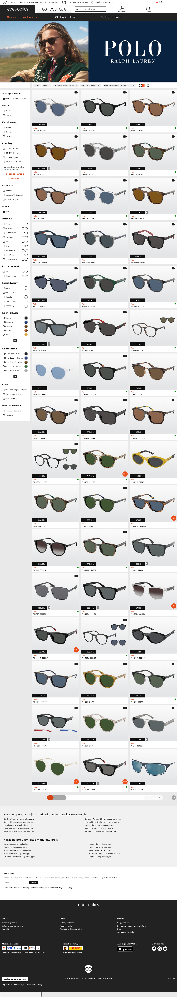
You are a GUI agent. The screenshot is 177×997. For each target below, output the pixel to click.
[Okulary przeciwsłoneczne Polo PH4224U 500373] (153, 414)
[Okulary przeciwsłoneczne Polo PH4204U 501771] (55, 502)
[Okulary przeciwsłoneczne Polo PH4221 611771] (104, 722)
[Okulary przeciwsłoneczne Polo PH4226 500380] (55, 678)
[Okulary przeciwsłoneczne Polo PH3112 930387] (55, 282)
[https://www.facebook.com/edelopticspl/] (154, 949)
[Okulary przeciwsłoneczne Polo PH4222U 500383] (153, 194)
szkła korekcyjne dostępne (16, 390)
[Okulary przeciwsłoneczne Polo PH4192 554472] (55, 370)
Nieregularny (10, 250)
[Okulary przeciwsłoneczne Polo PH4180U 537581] (55, 722)
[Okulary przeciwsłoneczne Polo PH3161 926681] (153, 722)
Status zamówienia (125, 932)
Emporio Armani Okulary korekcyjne (19, 857)
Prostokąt (9, 237)
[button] (17, 9)
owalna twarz (10, 293)
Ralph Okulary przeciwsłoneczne (99, 828)
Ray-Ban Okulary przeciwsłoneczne (18, 819)
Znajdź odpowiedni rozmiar (15, 176)
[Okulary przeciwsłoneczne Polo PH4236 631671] (104, 502)
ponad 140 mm (13, 162)
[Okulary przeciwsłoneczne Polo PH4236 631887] (104, 238)
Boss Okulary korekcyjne (99, 850)
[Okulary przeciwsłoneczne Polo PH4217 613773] (153, 370)
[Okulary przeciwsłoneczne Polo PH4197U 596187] (153, 458)
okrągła (8, 297)
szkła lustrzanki (11, 399)
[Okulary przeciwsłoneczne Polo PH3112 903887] (104, 326)
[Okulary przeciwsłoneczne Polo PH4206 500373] (55, 414)
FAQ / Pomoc (123, 923)
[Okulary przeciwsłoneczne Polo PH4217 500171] (153, 678)
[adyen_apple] (38, 948)
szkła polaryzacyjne (13, 394)
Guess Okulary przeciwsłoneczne (99, 825)
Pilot (7, 242)
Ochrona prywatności (22, 984)
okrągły (8, 228)
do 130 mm (12, 149)
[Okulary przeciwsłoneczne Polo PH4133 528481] (55, 326)
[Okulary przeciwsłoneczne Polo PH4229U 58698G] (153, 590)
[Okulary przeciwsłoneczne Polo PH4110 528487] (104, 106)
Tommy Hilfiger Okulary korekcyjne (104, 853)
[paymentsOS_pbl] (32, 948)
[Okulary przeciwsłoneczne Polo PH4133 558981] (153, 546)
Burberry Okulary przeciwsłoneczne (100, 831)
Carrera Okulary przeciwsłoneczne (18, 828)
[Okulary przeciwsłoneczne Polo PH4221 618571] (104, 678)
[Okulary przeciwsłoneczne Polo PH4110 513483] (55, 150)
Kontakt (5, 929)
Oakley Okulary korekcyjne (15, 847)
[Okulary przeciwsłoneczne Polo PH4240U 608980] (153, 502)
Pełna (7, 271)
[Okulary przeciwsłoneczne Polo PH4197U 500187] (153, 634)
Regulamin (7, 984)
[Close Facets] (15, 85)
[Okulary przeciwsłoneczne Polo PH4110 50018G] (55, 546)
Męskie (8, 115)
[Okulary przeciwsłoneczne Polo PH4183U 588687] (104, 634)
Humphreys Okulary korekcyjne (17, 850)
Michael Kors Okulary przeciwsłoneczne (102, 822)
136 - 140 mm (13, 157)
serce (7, 288)
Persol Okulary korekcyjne (100, 844)
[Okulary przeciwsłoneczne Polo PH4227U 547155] (153, 766)
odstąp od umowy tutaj (15, 979)
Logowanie (122, 11)
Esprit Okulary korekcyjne (100, 857)
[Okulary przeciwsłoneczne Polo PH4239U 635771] (55, 766)
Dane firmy (37, 984)
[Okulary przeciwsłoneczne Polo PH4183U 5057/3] (153, 326)
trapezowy (9, 306)
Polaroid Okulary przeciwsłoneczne (18, 831)
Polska (161, 2)
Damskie (8, 111)
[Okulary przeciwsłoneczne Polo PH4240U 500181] (104, 766)
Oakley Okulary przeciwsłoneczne (18, 822)
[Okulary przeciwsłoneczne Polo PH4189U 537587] (153, 238)
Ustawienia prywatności (12, 926)
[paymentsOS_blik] (25, 948)
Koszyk (148, 11)
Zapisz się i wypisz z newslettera (131, 926)
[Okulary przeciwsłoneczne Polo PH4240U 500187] (55, 634)
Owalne (8, 246)
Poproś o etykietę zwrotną (71, 929)
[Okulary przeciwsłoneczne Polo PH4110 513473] (153, 106)
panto (7, 224)
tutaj (70, 887)
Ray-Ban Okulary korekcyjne (15, 844)
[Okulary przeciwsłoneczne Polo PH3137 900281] (55, 590)
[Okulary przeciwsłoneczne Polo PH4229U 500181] (104, 590)
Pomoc (120, 918)
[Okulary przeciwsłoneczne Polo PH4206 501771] (153, 150)
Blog (119, 929)
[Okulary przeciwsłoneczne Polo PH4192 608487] (104, 282)
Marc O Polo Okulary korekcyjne (17, 853)
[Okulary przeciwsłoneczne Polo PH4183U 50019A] (55, 458)
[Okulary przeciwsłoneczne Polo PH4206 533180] (104, 194)
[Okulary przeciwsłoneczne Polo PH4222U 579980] (153, 282)
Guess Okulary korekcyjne (100, 847)
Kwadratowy (10, 233)
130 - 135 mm (12, 153)
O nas (5, 918)
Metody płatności (67, 923)
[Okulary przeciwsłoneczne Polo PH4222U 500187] (104, 370)
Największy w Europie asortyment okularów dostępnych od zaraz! (33, 2)
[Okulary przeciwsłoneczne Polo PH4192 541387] (104, 150)
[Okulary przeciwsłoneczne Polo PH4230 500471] (104, 458)
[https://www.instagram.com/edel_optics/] (159, 949)
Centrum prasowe (10, 923)
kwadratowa (10, 301)
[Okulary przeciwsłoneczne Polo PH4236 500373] (55, 194)
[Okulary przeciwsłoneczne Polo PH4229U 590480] (55, 238)
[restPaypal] (17, 948)
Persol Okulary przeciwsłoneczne (17, 825)
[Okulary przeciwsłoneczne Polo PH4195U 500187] (104, 414)
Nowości (8, 191)
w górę (171, 978)
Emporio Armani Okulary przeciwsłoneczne (104, 819)
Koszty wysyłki (66, 926)
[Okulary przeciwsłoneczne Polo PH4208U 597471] (104, 546)
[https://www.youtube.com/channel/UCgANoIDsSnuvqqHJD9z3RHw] (165, 949)
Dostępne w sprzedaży (14, 195)
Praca (62, 918)
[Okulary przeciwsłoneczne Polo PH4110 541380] (55, 106)
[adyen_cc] (4, 948)
